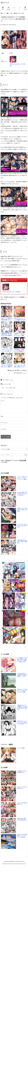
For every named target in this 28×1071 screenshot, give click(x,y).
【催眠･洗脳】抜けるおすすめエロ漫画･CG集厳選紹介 (22, 541)
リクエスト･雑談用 (21, 748)
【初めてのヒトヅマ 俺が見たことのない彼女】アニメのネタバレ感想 (22, 691)
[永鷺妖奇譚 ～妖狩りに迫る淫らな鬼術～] (14, 585)
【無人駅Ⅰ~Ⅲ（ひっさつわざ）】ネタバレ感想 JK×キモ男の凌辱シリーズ (22, 722)
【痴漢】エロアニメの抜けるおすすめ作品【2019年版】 (22, 510)
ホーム (3, 13)
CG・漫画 (10, 13)
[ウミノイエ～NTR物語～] (14, 636)
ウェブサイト (4, 429)
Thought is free (22, 863)
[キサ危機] (14, 601)
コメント (3, 400)
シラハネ (24, 373)
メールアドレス (4, 422)
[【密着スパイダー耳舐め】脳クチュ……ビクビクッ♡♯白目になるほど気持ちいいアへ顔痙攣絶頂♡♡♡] (14, 618)
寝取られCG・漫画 (20, 13)
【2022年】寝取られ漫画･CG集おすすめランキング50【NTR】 (22, 494)
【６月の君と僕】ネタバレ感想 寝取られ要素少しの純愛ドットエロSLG (22, 675)
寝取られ (25, 370)
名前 (2, 416)
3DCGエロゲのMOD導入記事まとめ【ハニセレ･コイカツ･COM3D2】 (22, 836)
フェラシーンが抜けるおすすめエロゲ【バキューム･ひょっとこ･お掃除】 (22, 478)
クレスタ (21, 370)
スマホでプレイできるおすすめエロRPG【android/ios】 (22, 525)
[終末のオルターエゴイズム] (14, 570)
